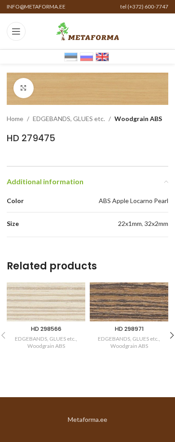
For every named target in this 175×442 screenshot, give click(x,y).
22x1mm (130, 223)
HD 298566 (46, 329)
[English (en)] (102, 56)
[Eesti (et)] (71, 56)
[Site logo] (87, 31)
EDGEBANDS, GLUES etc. (69, 118)
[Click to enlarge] (23, 88)
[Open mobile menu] (16, 31)
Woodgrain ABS (138, 118)
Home (15, 118)
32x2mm (156, 223)
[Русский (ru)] (86, 56)
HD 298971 (129, 329)
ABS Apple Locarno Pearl (133, 200)
